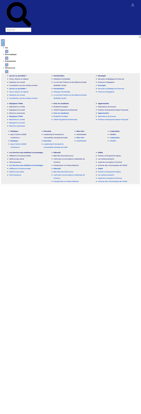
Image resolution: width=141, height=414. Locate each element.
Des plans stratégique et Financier (111, 79)
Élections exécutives (17, 113)
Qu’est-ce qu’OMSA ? (18, 76)
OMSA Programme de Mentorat (65, 110)
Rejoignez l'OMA (16, 103)
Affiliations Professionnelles (20, 156)
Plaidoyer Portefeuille (62, 79)
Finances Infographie (106, 82)
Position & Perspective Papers (109, 156)
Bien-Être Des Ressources (63, 156)
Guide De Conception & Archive (110, 162)
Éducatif (57, 152)
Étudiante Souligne (61, 107)
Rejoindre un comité (17, 107)
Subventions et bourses (107, 107)
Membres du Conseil (17, 82)
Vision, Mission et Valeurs (19, 79)
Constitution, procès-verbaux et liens (23, 85)
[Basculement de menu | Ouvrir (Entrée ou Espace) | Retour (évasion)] (3, 42)
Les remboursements (106, 159)
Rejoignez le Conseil (17, 110)
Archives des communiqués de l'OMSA (112, 165)
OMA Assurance (15, 162)
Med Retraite (81, 134)
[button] (6, 51)
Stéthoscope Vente (16, 159)
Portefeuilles (59, 76)
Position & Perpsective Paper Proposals (113, 110)
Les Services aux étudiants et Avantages (26, 152)
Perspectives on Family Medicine (66, 165)
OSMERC (113, 134)
